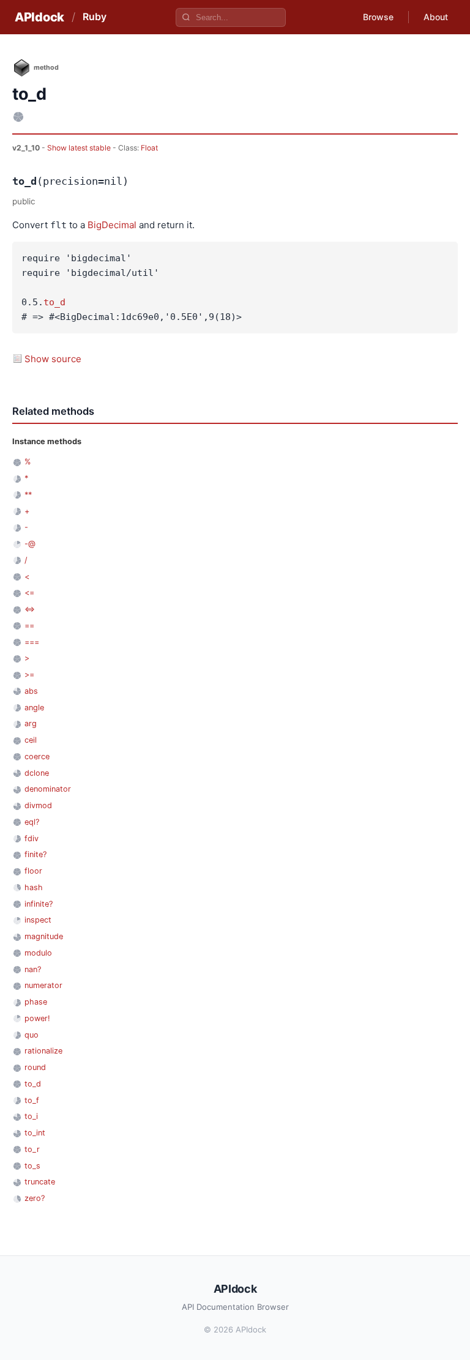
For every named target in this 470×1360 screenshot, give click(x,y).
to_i (31, 1116)
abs (31, 691)
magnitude (43, 936)
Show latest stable (80, 147)
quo (31, 1034)
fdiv (31, 838)
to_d (54, 302)
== (29, 625)
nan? (32, 969)
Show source (52, 359)
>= (29, 674)
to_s (32, 1165)
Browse (378, 17)
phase (35, 1001)
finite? (35, 854)
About (435, 17)
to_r (32, 1149)
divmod (38, 805)
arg (30, 723)
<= (29, 592)
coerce (37, 756)
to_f (31, 1100)
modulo (38, 952)
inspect (37, 919)
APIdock (39, 17)
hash (33, 887)
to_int (34, 1132)
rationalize (43, 1050)
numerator (43, 985)
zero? (34, 1198)
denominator (47, 788)
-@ (29, 543)
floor (33, 870)
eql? (31, 822)
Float (149, 147)
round (35, 1067)
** (28, 494)
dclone (36, 773)
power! (37, 1018)
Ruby (94, 16)
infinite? (38, 904)
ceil (30, 740)
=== (31, 642)
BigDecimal (112, 225)
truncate (39, 1181)
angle (34, 707)
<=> (29, 609)
